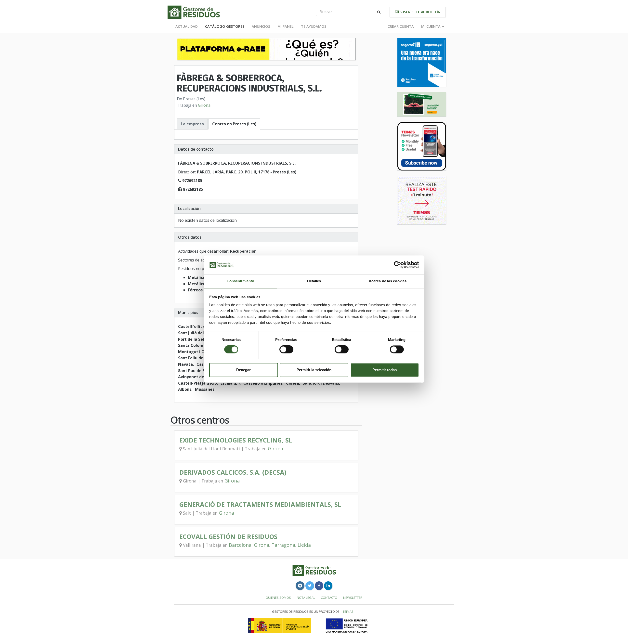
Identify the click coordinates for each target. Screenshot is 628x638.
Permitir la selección (314, 370)
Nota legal (306, 597)
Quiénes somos (278, 597)
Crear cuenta (401, 26)
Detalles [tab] (314, 281)
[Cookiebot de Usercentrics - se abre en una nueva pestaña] (397, 264)
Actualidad (186, 26)
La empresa (192, 124)
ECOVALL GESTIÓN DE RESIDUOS (228, 536)
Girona (204, 105)
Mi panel (285, 26)
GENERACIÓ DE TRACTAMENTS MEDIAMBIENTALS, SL (260, 504)
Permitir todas (384, 370)
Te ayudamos (313, 26)
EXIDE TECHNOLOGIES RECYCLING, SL (235, 440)
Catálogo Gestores (224, 26)
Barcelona (240, 545)
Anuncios (261, 26)
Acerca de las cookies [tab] (387, 281)
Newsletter (352, 597)
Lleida (304, 545)
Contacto (329, 597)
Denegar (243, 370)
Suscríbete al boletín (420, 12)
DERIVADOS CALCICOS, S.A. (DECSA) (233, 472)
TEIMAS (348, 611)
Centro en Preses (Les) (234, 124)
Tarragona (283, 545)
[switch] (286, 349)
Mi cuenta (431, 26)
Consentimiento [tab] (240, 281)
